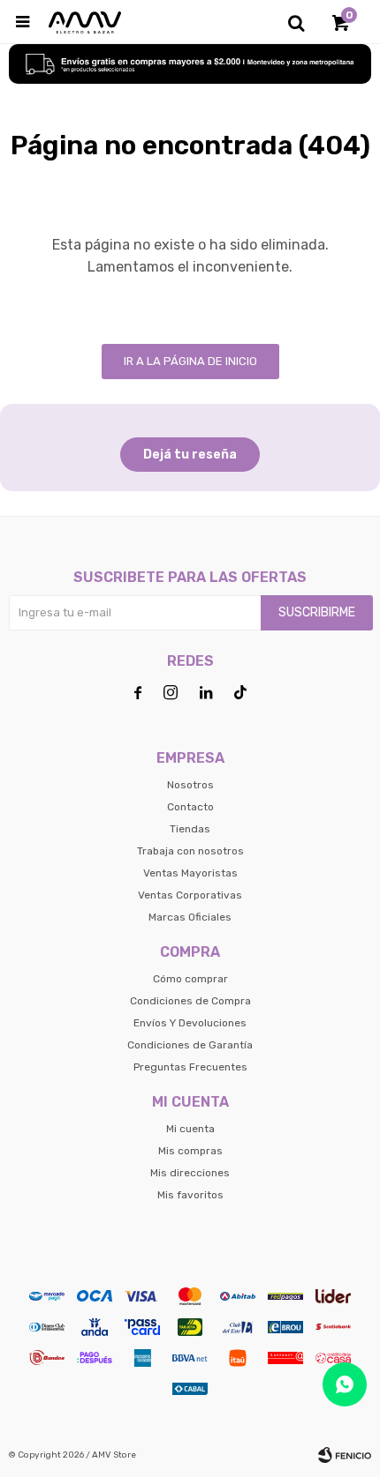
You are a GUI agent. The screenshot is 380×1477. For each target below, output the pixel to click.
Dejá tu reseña (190, 454)
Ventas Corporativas (190, 895)
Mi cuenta (190, 1129)
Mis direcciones (190, 1173)
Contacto (190, 807)
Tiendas (190, 829)
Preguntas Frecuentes (190, 1067)
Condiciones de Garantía (190, 1045)
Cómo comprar (190, 979)
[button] (296, 22)
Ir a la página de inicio (190, 361)
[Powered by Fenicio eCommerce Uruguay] (344, 1455)
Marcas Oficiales (190, 917)
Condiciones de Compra (190, 1001)
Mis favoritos (190, 1195)
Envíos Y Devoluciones (190, 1023)
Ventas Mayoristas (190, 873)
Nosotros (190, 785)
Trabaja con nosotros (190, 851)
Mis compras (190, 1151)
